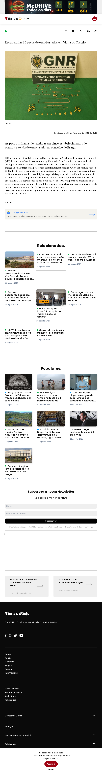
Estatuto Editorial (13, 692)
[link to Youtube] (21, 635)
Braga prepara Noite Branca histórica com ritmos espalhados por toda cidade (16, 380)
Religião (8, 665)
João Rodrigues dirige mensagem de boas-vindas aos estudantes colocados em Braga (81, 380)
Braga (8, 654)
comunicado (87, 167)
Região (8, 658)
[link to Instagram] (10, 635)
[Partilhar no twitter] (73, 31)
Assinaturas (10, 696)
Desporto (9, 661)
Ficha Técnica (12, 688)
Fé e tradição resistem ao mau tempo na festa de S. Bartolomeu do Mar (50, 378)
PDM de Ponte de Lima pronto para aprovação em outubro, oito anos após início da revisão (50, 259)
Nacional (9, 669)
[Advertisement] (51, 550)
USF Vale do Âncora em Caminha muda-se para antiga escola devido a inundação (17, 335)
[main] (51, 313)
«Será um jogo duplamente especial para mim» (83, 414)
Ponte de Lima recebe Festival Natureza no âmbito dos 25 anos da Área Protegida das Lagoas (17, 418)
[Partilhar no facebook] (66, 31)
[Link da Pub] (51, 7)
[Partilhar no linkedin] (88, 31)
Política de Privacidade (58, 527)
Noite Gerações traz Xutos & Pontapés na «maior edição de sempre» (50, 293)
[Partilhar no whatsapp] (81, 31)
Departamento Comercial (18, 735)
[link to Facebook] (5, 635)
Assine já (51, 764)
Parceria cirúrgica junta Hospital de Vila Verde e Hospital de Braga (17, 452)
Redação (9, 726)
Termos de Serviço (77, 527)
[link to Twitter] (15, 635)
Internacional (11, 672)
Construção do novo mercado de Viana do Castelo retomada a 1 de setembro (80, 297)
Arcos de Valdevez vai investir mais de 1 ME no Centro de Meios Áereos (80, 257)
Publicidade (10, 700)
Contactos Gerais (13, 715)
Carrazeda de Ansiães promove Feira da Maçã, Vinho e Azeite (48, 333)
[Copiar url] (96, 31)
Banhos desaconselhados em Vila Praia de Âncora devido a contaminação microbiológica (18, 257)
